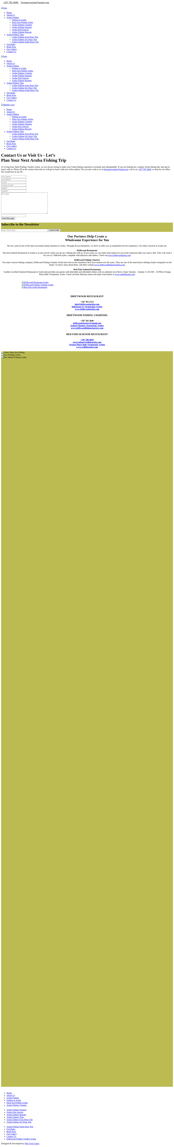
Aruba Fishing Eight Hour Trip (20, 411)
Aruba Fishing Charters (17, 389)
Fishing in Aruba (14, 384)
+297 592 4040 (144, 169)
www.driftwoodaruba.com (119, 255)
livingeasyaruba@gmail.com (116, 169)
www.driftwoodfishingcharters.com (109, 265)
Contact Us (11, 420)
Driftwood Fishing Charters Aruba (21, 423)
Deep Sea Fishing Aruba (17, 387)
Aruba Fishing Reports (16, 399)
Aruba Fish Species (15, 396)
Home (9, 377)
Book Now (11, 415)
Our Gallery (12, 418)
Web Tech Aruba (32, 427)
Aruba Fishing (13, 382)
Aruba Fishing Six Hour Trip (19, 406)
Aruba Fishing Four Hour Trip (20, 404)
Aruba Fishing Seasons (16, 394)
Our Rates (11, 413)
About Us (11, 379)
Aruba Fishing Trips (15, 401)
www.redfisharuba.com (125, 274)
